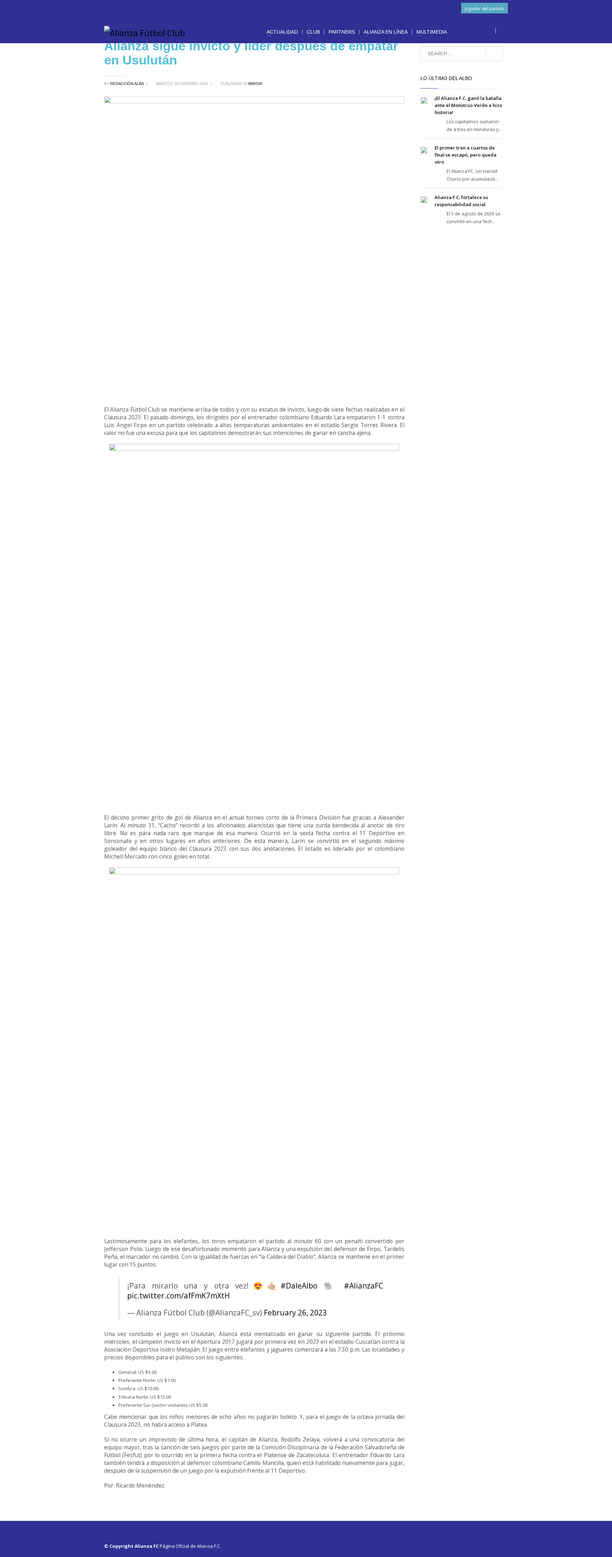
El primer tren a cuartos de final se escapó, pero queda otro (466, 155)
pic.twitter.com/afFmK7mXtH (178, 1296)
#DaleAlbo (298, 1286)
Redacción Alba (127, 83)
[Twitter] (470, 31)
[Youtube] (492, 31)
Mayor (255, 83)
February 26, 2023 (295, 1313)
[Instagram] (481, 31)
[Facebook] (460, 31)
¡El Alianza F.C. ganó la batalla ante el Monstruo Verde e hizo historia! (468, 105)
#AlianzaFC (363, 1286)
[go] (494, 53)
